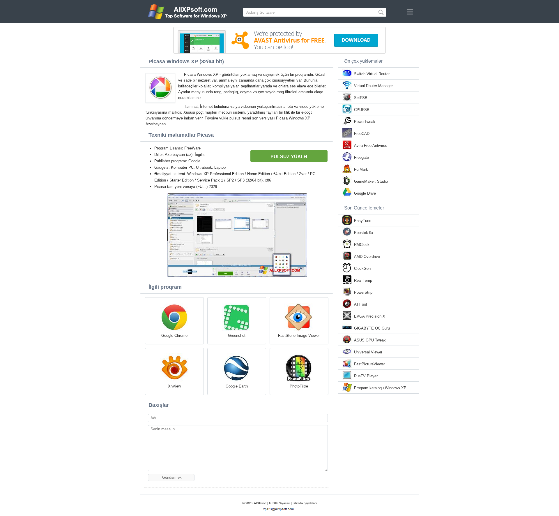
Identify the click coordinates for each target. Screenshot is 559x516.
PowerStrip (363, 292)
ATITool (360, 304)
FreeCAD (361, 133)
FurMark (361, 169)
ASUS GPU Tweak (370, 340)
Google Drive (365, 193)
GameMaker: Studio (371, 181)
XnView (174, 386)
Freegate (361, 157)
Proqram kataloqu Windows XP (380, 388)
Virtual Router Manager (373, 86)
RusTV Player (366, 376)
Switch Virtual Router (372, 74)
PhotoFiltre (299, 386)
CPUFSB (361, 110)
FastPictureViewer (369, 364)
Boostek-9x (363, 232)
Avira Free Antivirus (370, 145)
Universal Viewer (368, 352)
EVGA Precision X (369, 316)
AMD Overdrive (367, 256)
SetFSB (360, 98)
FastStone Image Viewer (299, 335)
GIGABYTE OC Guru (372, 328)
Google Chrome (174, 335)
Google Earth (237, 386)
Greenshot (236, 335)
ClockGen (362, 268)
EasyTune (362, 221)
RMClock (361, 244)
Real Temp (363, 280)
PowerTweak (364, 121)
